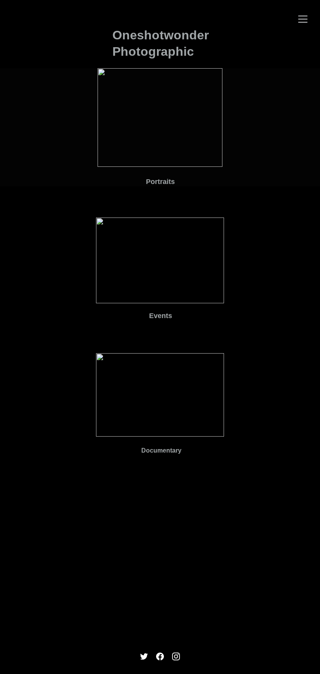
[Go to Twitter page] (144, 656)
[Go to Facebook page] (160, 656)
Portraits (160, 182)
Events (160, 316)
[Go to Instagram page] (176, 656)
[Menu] (303, 19)
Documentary (161, 450)
